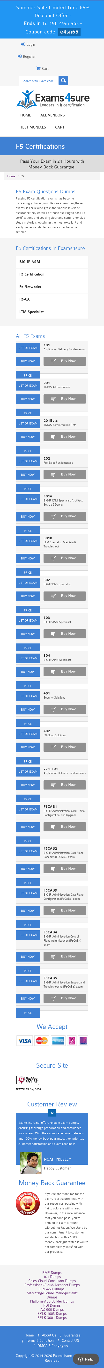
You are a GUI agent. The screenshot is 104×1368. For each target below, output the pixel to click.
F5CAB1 (50, 807)
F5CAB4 (50, 932)
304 (47, 656)
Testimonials (33, 127)
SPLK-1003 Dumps (52, 1314)
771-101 (51, 769)
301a (48, 496)
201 (47, 383)
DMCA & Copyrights (52, 1346)
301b (48, 538)
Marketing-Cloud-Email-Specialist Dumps (52, 1295)
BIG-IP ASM (29, 262)
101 (47, 345)
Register (29, 57)
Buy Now (68, 361)
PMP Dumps (52, 1273)
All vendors (52, 115)
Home (25, 115)
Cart (59, 127)
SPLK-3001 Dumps (52, 1318)
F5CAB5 (50, 978)
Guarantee (72, 1335)
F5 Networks (30, 287)
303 (47, 618)
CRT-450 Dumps (52, 1289)
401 (47, 693)
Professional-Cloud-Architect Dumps (52, 1285)
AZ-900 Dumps (52, 1310)
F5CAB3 (50, 890)
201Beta (51, 421)
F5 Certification (31, 274)
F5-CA (24, 299)
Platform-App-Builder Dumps (52, 1301)
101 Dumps (52, 1277)
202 (47, 458)
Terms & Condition (40, 1341)
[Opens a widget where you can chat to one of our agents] (86, 1360)
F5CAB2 (50, 849)
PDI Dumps (52, 1306)
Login (30, 45)
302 (47, 580)
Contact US (70, 1341)
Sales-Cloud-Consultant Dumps (52, 1281)
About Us (49, 1335)
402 (47, 731)
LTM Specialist (31, 312)
